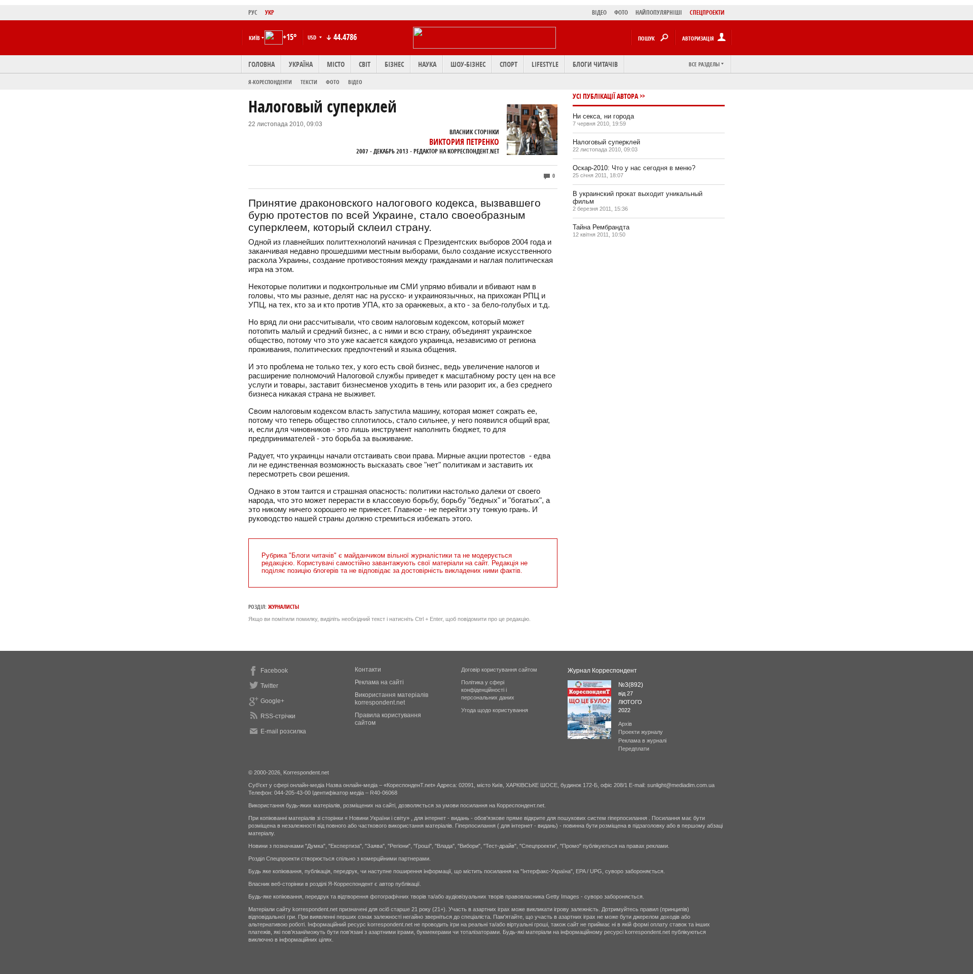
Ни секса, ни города (603, 116)
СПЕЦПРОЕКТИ (707, 12)
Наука (427, 64)
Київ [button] (254, 38)
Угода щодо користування (494, 710)
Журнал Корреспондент (602, 670)
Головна (261, 64)
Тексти (309, 82)
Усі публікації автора (605, 96)
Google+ (272, 701)
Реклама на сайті (379, 682)
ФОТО (621, 12)
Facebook (274, 670)
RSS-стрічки (277, 716)
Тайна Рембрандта (601, 227)
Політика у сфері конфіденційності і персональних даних (487, 689)
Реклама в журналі (642, 740)
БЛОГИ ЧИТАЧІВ (595, 64)
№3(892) (630, 684)
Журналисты (283, 606)
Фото (333, 82)
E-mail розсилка (283, 731)
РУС (252, 12)
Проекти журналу (640, 732)
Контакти (368, 669)
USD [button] (313, 37)
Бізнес (394, 64)
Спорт (508, 64)
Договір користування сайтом (499, 670)
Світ (364, 64)
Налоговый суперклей (606, 142)
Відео (355, 82)
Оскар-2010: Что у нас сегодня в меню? (634, 168)
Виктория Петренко (464, 141)
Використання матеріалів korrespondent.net (391, 698)
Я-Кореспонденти (270, 82)
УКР (269, 12)
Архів (625, 724)
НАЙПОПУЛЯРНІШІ (658, 12)
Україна (301, 64)
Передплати (633, 749)
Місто (336, 64)
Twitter (269, 685)
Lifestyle (545, 64)
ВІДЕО (599, 12)
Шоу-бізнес (468, 64)
